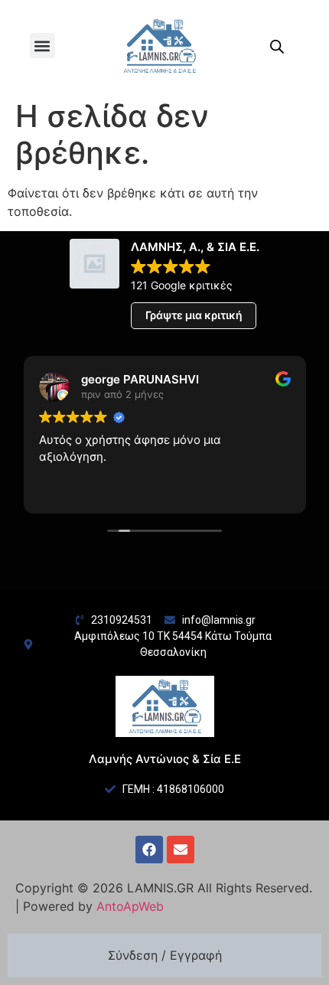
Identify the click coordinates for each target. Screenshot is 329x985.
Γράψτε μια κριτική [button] (194, 314)
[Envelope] (180, 849)
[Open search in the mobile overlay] (277, 46)
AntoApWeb (130, 906)
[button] (42, 45)
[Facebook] (149, 849)
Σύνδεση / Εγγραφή (165, 955)
